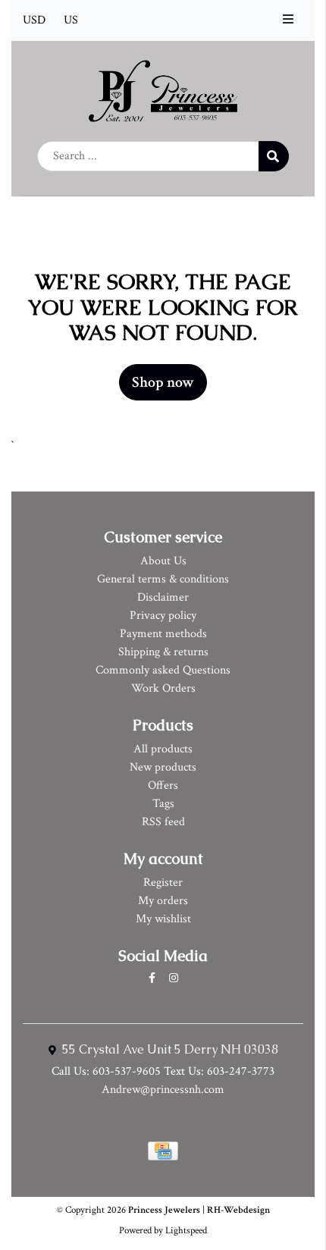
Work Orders (163, 688)
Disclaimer (163, 597)
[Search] (274, 156)
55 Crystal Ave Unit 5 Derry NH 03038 (168, 1049)
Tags (163, 804)
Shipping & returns (163, 652)
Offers (163, 785)
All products (163, 749)
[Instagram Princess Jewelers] (173, 978)
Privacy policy (163, 615)
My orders (163, 901)
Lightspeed (186, 1230)
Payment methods (163, 634)
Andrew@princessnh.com (163, 1090)
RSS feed (163, 822)
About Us (163, 561)
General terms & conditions (163, 579)
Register (163, 882)
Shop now (163, 382)
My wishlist (163, 919)
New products (163, 767)
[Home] (163, 90)
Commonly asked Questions (163, 670)
